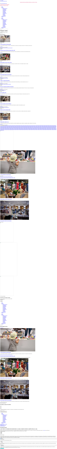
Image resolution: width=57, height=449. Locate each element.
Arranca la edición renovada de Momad (5, 103)
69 (30, 126)
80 (53, 126)
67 (26, 126)
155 (55, 128)
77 (47, 126)
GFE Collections (4, 20)
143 (27, 128)
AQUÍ (44, 430)
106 (53, 127)
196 (39, 129)
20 (41, 125)
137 (13, 128)
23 (47, 125)
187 (18, 129)
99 (37, 127)
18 (36, 125)
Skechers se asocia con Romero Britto (5, 109)
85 (7, 127)
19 (39, 125)
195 (36, 129)
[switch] (0, 445)
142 (25, 128)
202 (53, 129)
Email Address (1, 299)
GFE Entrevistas (4, 10)
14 (28, 125)
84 (5, 127)
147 (36, 128)
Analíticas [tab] (1, 441)
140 (20, 128)
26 (53, 125)
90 (18, 127)
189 (22, 129)
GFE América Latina (5, 8)
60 (12, 126)
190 (25, 129)
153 (50, 128)
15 (30, 125)
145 (32, 128)
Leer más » (1, 46)
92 (22, 127)
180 (1, 129)
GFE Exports (4, 417)
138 (15, 128)
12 (24, 125)
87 (12, 127)
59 (10, 126)
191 (27, 129)
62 (16, 126)
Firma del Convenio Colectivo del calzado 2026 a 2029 (7, 50)
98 (34, 127)
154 (53, 128)
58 (7, 126)
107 (55, 127)
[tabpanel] (28, 440)
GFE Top (4, 14)
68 (28, 126)
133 (4, 128)
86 (10, 127)
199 (46, 129)
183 (8, 129)
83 (3, 127)
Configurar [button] (1, 431)
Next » (3, 130)
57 (5, 126)
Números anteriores (4, 27)
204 (1, 130)
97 (32, 127)
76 (45, 126)
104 (48, 127)
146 (34, 128)
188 (20, 129)
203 (55, 129)
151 (46, 128)
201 (50, 129)
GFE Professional (5, 24)
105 (50, 127)
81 (55, 126)
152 (48, 128)
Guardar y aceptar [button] (2, 448)
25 (51, 125)
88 (14, 127)
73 (39, 126)
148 (39, 128)
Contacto (2, 16)
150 (43, 128)
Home (2, 6)
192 (29, 129)
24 (49, 125)
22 (45, 125)
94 (26, 127)
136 (11, 128)
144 (29, 128)
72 (37, 126)
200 (48, 129)
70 (32, 126)
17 (34, 125)
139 (18, 128)
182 (6, 129)
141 (22, 128)
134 (6, 128)
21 (43, 125)
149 (41, 128)
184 (11, 129)
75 (43, 126)
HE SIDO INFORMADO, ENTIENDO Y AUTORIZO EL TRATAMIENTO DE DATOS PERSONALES (12, 409)
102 (43, 127)
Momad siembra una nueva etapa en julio (6, 62)
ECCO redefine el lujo (3, 92)
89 (16, 127)
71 (34, 126)
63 (18, 126)
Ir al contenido (1, 0)
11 (22, 125)
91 (20, 127)
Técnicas (2, 438)
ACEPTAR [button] (4, 431)
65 (22, 126)
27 (55, 125)
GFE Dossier (4, 9)
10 (20, 125)
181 (4, 129)
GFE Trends (4, 421)
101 (41, 127)
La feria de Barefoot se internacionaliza (5, 44)
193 (32, 129)
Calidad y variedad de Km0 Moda (5, 80)
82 (1, 127)
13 (26, 125)
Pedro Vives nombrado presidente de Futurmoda (6, 86)
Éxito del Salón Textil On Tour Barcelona (5, 74)
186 (15, 129)
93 (24, 127)
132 (1, 128)
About (2, 7)
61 (14, 126)
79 (51, 126)
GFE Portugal (4, 12)
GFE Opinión (4, 418)
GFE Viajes (4, 15)
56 (3, 126)
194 (34, 129)
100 (39, 127)
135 (8, 128)
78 (49, 126)
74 (41, 126)
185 (13, 129)
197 (41, 129)
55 (1, 126)
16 (32, 125)
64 (20, 126)
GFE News (4, 11)
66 (24, 126)
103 (46, 127)
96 (30, 127)
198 (43, 129)
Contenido (3, 414)
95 (28, 127)
